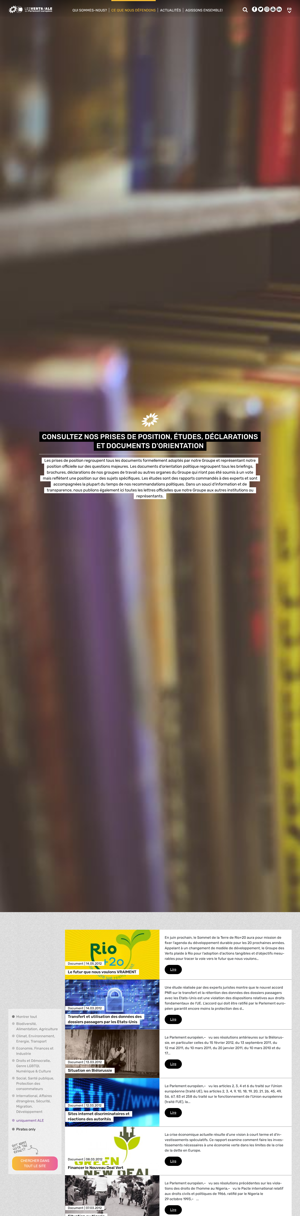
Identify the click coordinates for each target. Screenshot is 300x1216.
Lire (176, 969)
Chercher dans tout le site (35, 1163)
